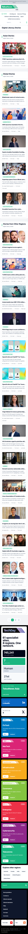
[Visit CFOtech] (11, 720)
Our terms (5, 916)
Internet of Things (21, 14)
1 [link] (12, 620)
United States (7, 878)
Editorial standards (8, 902)
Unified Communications (14, 19)
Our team (5, 912)
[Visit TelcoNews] (11, 846)
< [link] (9, 620)
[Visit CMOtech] (11, 741)
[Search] (20, 22)
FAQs (4, 905)
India (18, 871)
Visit (5, 734)
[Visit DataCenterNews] (11, 762)
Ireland (23, 871)
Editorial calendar (7, 899)
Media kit (12, 734)
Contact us (6, 895)
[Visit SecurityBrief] (11, 825)
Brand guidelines (7, 892)
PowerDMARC (4, 932)
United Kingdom (16, 875)
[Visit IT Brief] (11, 804)
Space (22, 16)
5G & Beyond (13, 14)
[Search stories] (26, 885)
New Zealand (7, 875)
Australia (6, 871)
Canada (12, 871)
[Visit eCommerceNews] (11, 783)
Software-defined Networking (11, 16)
